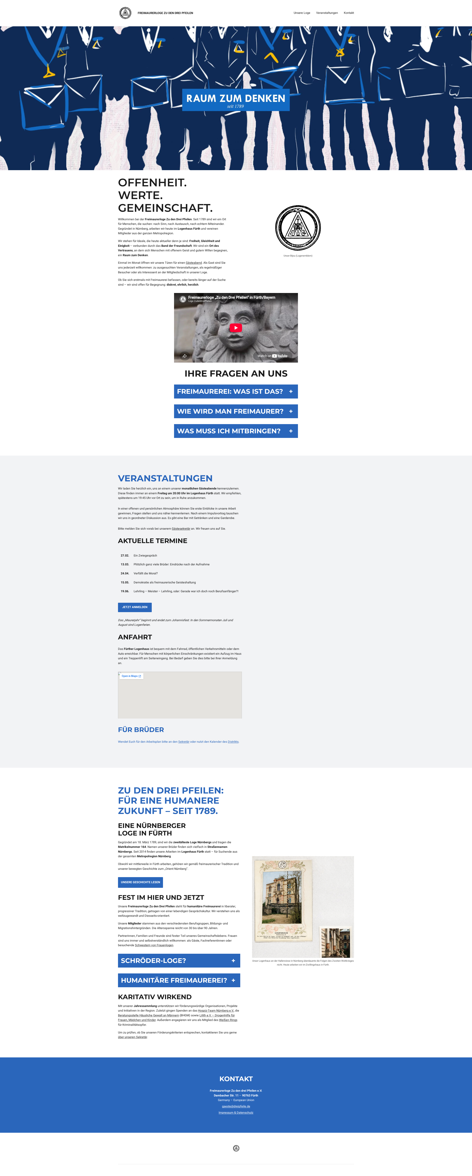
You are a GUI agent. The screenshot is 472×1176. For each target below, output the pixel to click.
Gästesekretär (181, 528)
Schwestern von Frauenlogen (154, 945)
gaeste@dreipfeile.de (236, 1106)
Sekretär (183, 742)
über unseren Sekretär (132, 1037)
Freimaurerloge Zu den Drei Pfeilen (165, 13)
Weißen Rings (228, 1020)
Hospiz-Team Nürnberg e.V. (216, 1010)
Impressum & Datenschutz (236, 1112)
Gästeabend (194, 263)
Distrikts (233, 742)
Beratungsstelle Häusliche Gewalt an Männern (148, 1015)
